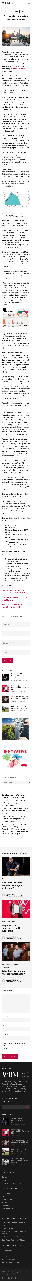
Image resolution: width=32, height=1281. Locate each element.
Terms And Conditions (11, 1262)
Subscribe (7, 660)
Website (5, 1034)
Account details (8, 1259)
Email (5, 1025)
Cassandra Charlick (10, 816)
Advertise (6, 1180)
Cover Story (5, 878)
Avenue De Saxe (13, 1274)
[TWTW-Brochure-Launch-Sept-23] (15, 770)
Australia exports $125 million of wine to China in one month (15, 591)
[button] (29, 3)
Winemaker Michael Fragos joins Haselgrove (15, 832)
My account (7, 1250)
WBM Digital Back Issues (12, 1237)
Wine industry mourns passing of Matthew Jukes (13, 803)
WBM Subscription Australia (13, 1223)
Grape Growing (8, 1199)
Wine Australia (19, 68)
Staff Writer (10, 24)
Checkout (6, 1256)
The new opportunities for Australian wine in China (12, 606)
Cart (3, 1253)
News (23, 11)
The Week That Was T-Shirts (13, 1240)
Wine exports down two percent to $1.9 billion (15, 599)
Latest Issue (13, 878)
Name (5, 1016)
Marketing (6, 1202)
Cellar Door (6, 1193)
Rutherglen (16, 964)
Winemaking (5, 967)
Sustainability (7, 1209)
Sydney (13, 921)
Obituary (8, 964)
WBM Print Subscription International (12, 1227)
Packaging (6, 1206)
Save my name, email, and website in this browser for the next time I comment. (14, 1046)
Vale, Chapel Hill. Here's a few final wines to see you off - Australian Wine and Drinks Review (14, 828)
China (10, 11)
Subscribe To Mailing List (12, 1183)
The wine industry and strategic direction (15, 796)
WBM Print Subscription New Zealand (14, 1232)
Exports (17, 11)
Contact (5, 1177)
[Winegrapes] (15, 740)
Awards (4, 921)
